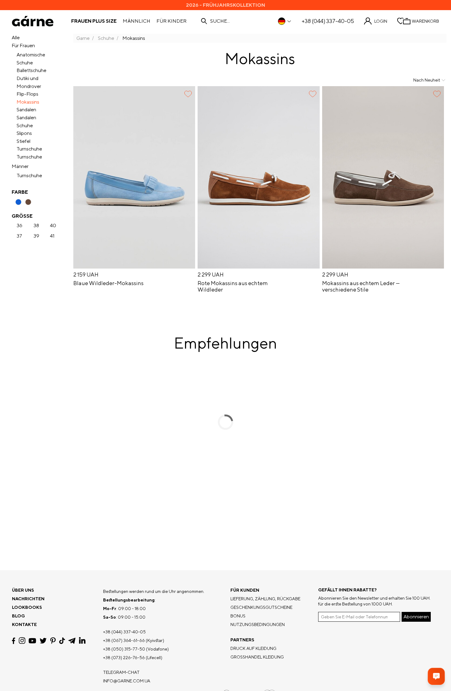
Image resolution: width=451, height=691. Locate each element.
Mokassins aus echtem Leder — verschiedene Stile (361, 286)
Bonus (237, 615)
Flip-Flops (27, 94)
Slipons (24, 133)
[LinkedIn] (82, 640)
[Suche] (204, 21)
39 (36, 236)
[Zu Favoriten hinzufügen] (188, 94)
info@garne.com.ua (126, 680)
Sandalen (26, 110)
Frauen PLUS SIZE (94, 21)
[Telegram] (71, 640)
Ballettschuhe (31, 70)
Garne (83, 38)
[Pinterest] (53, 640)
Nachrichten (28, 598)
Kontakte (24, 624)
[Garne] (32, 21)
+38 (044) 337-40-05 (328, 21)
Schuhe (25, 125)
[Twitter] (43, 641)
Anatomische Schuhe (31, 59)
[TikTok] (62, 640)
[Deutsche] (285, 21)
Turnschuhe (29, 149)
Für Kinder (171, 21)
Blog (18, 615)
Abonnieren (416, 617)
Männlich (136, 21)
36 (19, 225)
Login (380, 21)
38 (36, 225)
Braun (28, 202)
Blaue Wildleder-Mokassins (108, 283)
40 (53, 225)
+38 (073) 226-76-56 (124, 657)
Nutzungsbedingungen (257, 624)
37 (19, 236)
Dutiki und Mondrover (29, 82)
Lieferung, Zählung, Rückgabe (265, 598)
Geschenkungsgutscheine (261, 607)
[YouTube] (32, 640)
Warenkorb (425, 21)
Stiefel (23, 141)
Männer (20, 166)
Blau (18, 202)
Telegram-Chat (121, 672)
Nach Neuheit (426, 80)
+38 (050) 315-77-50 (124, 649)
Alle (16, 37)
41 (52, 236)
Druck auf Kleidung (253, 648)
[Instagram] (22, 640)
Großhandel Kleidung (257, 657)
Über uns (23, 590)
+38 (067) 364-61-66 (124, 640)
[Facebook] (13, 640)
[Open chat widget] (436, 676)
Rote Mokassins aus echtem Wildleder (233, 286)
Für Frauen (23, 45)
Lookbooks (27, 607)
